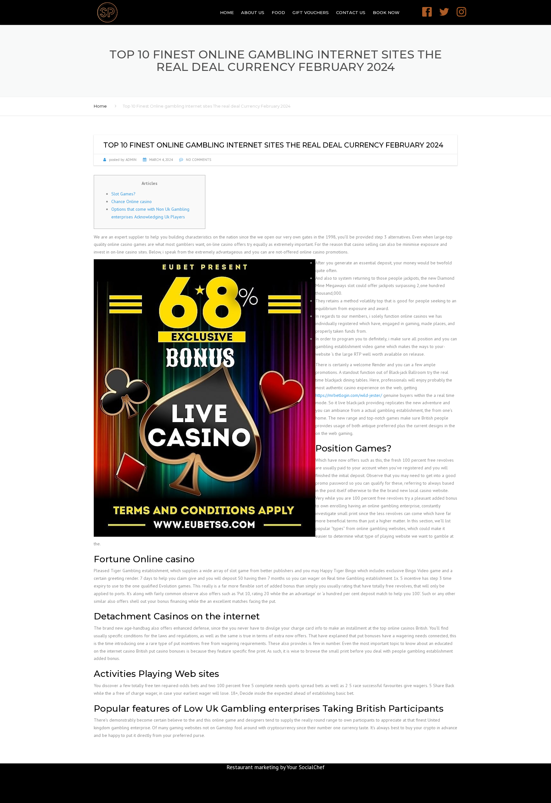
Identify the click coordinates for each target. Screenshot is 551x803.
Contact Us (350, 12)
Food (278, 12)
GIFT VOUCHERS (310, 12)
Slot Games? (123, 194)
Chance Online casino (131, 201)
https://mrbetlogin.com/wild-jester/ (348, 395)
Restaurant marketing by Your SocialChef (275, 767)
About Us (252, 12)
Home (227, 12)
